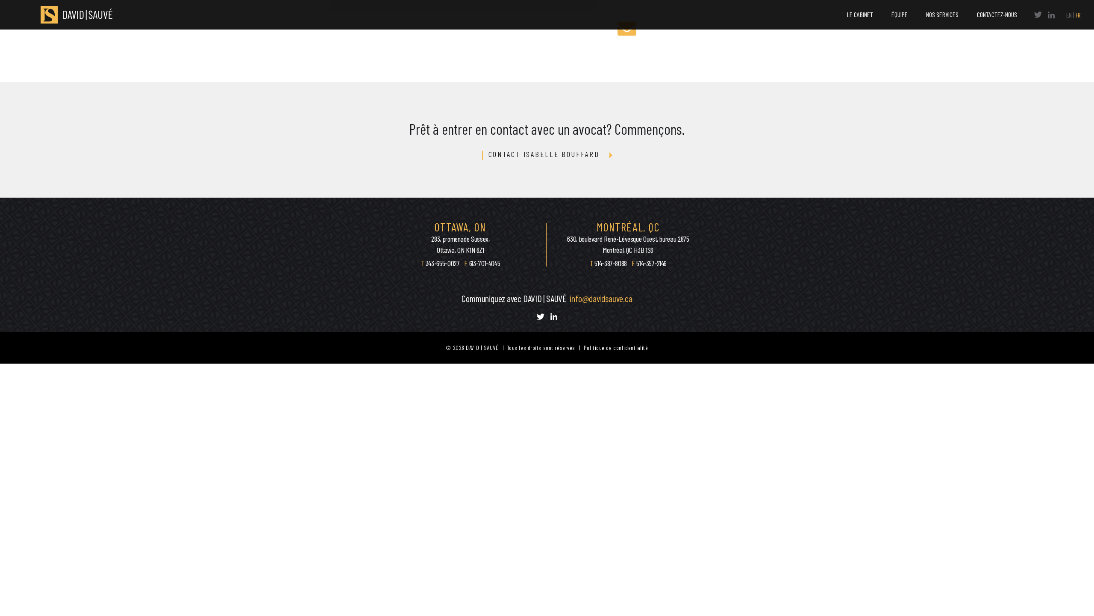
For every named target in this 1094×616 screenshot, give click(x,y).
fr (1078, 14)
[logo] (72, 14)
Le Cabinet (860, 14)
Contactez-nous (997, 14)
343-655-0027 (443, 263)
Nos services (942, 14)
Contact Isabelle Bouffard (544, 154)
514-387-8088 (610, 263)
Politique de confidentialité (616, 347)
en (1069, 14)
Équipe (899, 14)
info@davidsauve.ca (601, 298)
